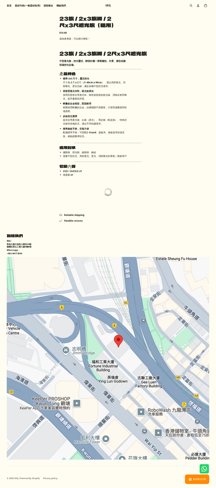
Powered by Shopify (29, 478)
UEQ (16, 478)
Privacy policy (50, 478)
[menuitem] (9, 5)
